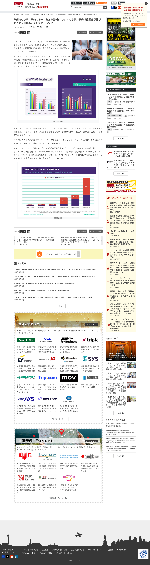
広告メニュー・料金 (28, 553)
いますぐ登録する (139, 25)
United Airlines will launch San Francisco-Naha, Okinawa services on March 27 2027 (120, 432)
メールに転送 (82, 32)
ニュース (22, 14)
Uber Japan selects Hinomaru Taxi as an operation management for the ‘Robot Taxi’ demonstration (121, 448)
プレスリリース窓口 (45, 553)
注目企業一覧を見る (58, 419)
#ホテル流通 (38, 27)
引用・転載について (77, 550)
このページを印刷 (96, 32)
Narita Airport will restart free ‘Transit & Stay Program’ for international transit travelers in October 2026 (121, 440)
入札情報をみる (77, 3)
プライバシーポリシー (95, 550)
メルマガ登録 (102, 3)
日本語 (113, 3)
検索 (105, 7)
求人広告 (59, 553)
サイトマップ (121, 550)
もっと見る (58, 306)
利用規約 (110, 550)
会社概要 (45, 550)
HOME (16, 14)
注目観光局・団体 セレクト (35, 441)
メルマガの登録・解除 (59, 550)
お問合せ (69, 553)
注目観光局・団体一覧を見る (58, 498)
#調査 (46, 27)
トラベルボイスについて (30, 550)
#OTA (30, 27)
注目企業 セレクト (30, 324)
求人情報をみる (89, 3)
